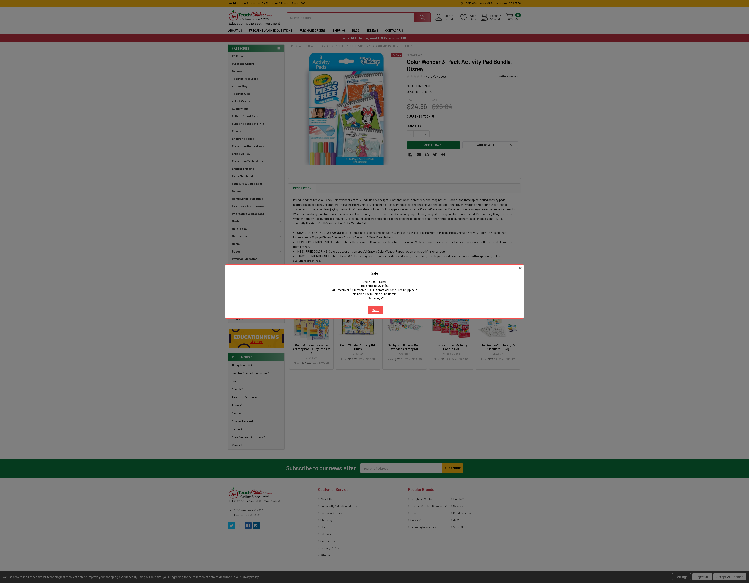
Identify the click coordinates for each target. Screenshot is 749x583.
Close (375, 310)
